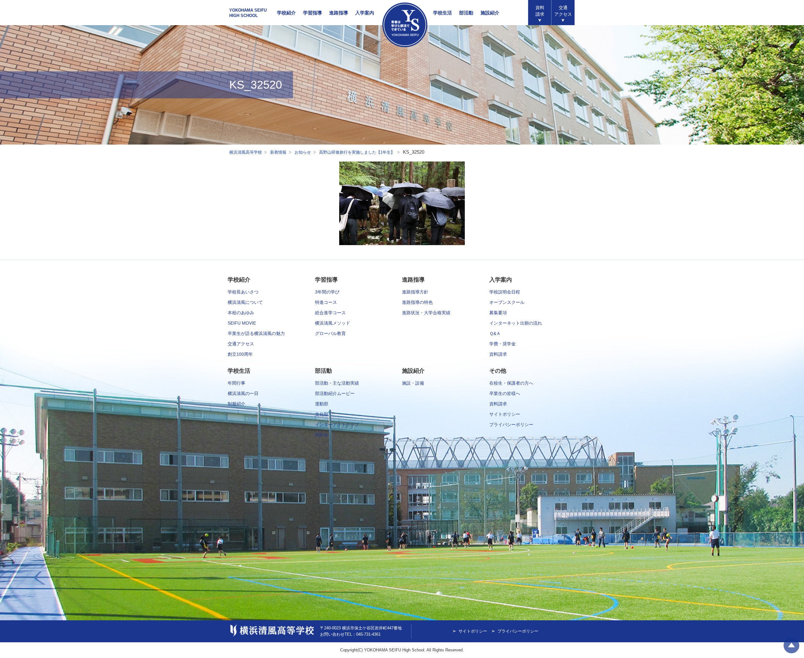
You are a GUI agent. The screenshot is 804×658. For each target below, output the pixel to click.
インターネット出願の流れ (515, 323)
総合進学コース (330, 312)
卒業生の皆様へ (504, 393)
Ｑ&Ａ (495, 333)
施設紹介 (490, 12)
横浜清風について (245, 302)
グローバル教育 (330, 333)
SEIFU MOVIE (242, 323)
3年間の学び (327, 291)
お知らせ (303, 152)
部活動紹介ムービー (335, 393)
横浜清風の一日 (243, 393)
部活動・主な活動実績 (337, 383)
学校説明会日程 (504, 291)
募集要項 (498, 312)
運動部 (321, 403)
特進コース (326, 302)
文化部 (321, 414)
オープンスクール (506, 302)
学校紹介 (286, 12)
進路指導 (338, 12)
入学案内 (364, 12)
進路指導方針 (415, 291)
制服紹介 (236, 403)
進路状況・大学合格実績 (426, 312)
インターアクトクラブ (337, 424)
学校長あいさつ (243, 291)
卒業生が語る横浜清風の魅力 (256, 333)
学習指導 (312, 12)
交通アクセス (241, 343)
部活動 (466, 12)
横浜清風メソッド (332, 323)
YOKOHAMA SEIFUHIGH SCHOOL (248, 13)
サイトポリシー (504, 414)
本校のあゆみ (241, 312)
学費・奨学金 (502, 343)
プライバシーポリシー (511, 424)
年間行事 (236, 383)
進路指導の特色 (417, 302)
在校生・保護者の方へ (511, 383)
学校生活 (442, 12)
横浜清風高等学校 (404, 24)
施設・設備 (413, 383)
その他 (497, 371)
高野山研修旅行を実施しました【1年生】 (357, 152)
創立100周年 (240, 354)
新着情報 (278, 152)
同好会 (321, 434)
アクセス (563, 11)
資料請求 (539, 11)
